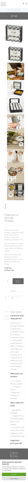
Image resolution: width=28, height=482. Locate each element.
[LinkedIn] (14, 296)
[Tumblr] (19, 296)
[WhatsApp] (17, 296)
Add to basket (18, 281)
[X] (8, 296)
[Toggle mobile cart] (23, 3)
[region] (14, 471)
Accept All (14, 474)
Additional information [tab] (6, 317)
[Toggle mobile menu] (26, 3)
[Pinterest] (22, 296)
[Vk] (5, 298)
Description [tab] (6, 311)
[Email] (18, 298)
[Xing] (12, 298)
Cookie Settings (14, 478)
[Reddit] (11, 296)
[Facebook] (5, 296)
